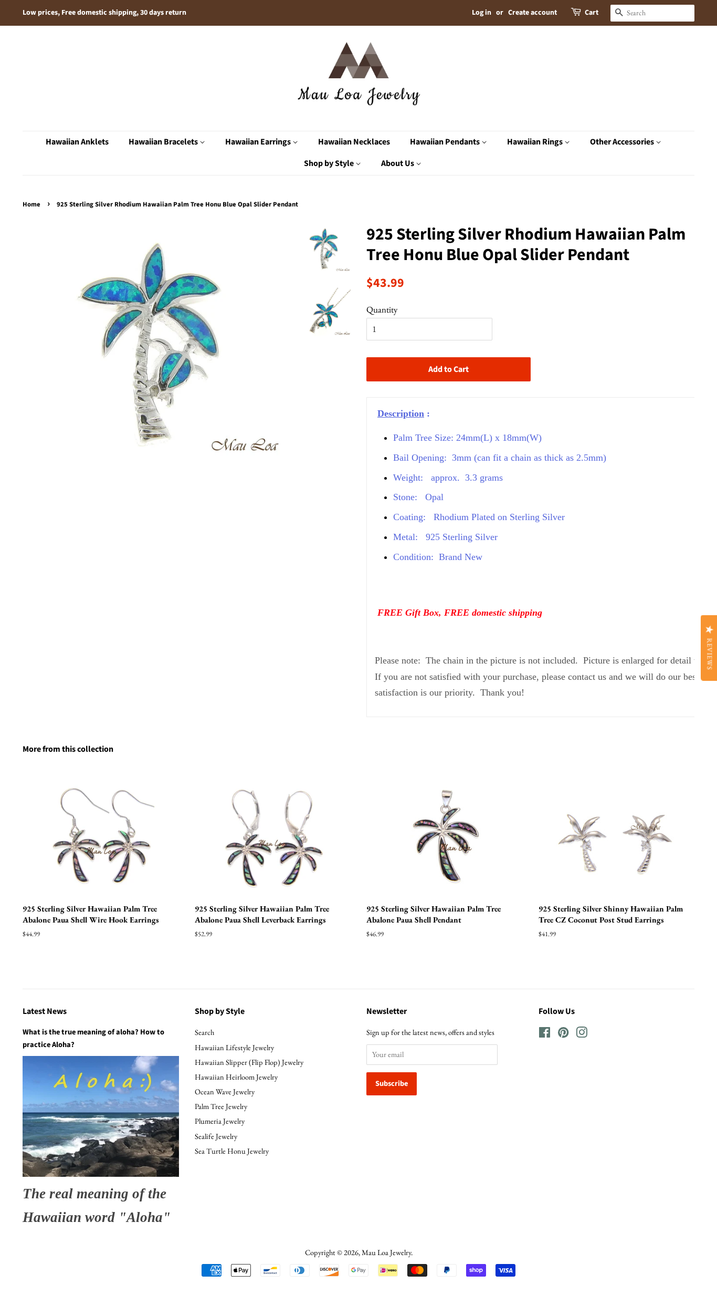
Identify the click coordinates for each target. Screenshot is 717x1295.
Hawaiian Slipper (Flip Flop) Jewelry (249, 1062)
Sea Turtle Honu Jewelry (232, 1151)
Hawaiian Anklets (77, 142)
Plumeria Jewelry (220, 1121)
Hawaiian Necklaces (354, 142)
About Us (398, 163)
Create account (532, 12)
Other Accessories (623, 142)
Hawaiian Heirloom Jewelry (236, 1077)
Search (204, 1032)
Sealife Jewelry (216, 1136)
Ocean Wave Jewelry (225, 1091)
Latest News (45, 1011)
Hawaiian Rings (535, 142)
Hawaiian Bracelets (164, 142)
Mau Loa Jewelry (386, 1252)
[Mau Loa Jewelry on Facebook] (545, 1034)
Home (31, 204)
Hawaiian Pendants (445, 142)
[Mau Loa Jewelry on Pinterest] (563, 1034)
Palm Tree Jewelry (221, 1106)
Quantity (381, 309)
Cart (591, 12)
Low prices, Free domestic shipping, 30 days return (104, 12)
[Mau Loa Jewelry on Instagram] (581, 1034)
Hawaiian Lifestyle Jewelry (234, 1047)
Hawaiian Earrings (258, 142)
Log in (481, 12)
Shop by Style (329, 163)
